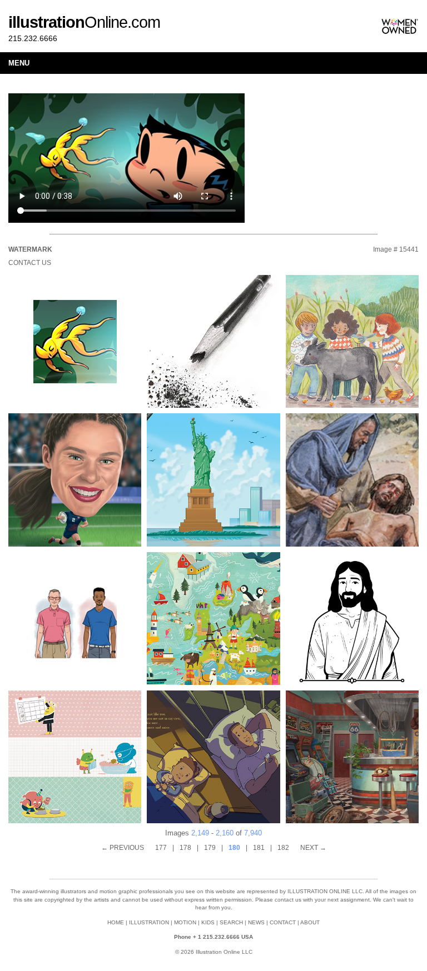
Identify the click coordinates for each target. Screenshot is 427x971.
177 (161, 848)
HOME (115, 922)
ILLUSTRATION (149, 922)
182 (283, 848)
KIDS (208, 922)
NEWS (256, 922)
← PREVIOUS (122, 848)
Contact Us (29, 263)
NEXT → (313, 848)
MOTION (185, 922)
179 (210, 848)
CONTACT (283, 922)
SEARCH (231, 922)
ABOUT (310, 922)
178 (185, 848)
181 (259, 848)
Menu (18, 63)
